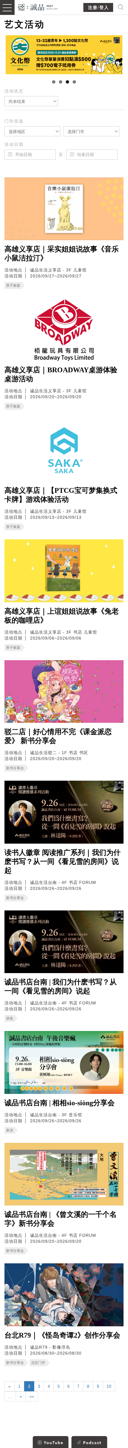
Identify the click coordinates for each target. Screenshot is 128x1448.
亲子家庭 (13, 285)
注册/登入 (98, 7)
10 (109, 1386)
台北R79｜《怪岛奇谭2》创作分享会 (62, 1335)
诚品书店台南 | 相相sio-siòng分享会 (59, 1103)
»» (31, 1396)
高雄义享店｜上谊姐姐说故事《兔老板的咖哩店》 (61, 615)
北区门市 (38, 1363)
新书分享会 (15, 768)
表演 (9, 1130)
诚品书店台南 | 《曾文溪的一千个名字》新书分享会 (60, 1219)
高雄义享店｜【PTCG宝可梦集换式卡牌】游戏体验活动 (60, 495)
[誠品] (38, 6)
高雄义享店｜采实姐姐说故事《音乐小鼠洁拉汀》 (61, 253)
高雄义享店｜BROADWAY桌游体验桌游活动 (60, 374)
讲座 (9, 1018)
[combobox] (31, 101)
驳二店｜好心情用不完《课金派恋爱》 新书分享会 (58, 736)
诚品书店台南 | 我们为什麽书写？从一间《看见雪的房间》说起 (60, 986)
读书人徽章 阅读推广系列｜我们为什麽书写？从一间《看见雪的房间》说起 (62, 861)
